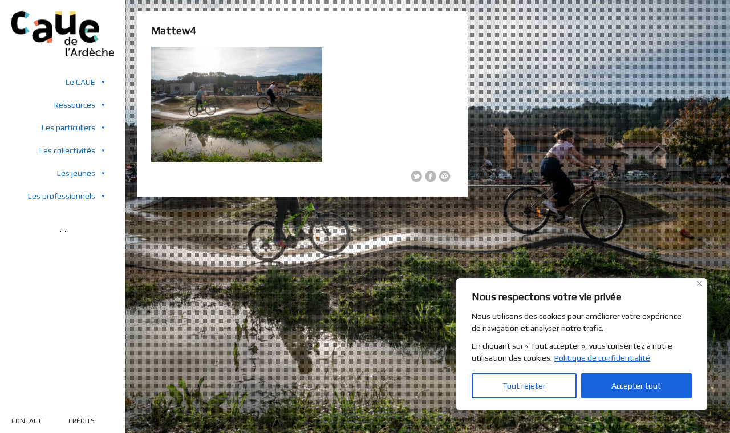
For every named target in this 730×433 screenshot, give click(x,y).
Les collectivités (67, 150)
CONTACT (26, 421)
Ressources (74, 104)
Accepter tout (636, 385)
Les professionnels (61, 196)
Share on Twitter (416, 176)
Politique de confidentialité (602, 357)
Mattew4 (173, 30)
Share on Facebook (430, 176)
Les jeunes (76, 173)
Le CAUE (80, 82)
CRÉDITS (81, 421)
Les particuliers (68, 127)
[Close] (699, 283)
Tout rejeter (524, 385)
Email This (445, 176)
